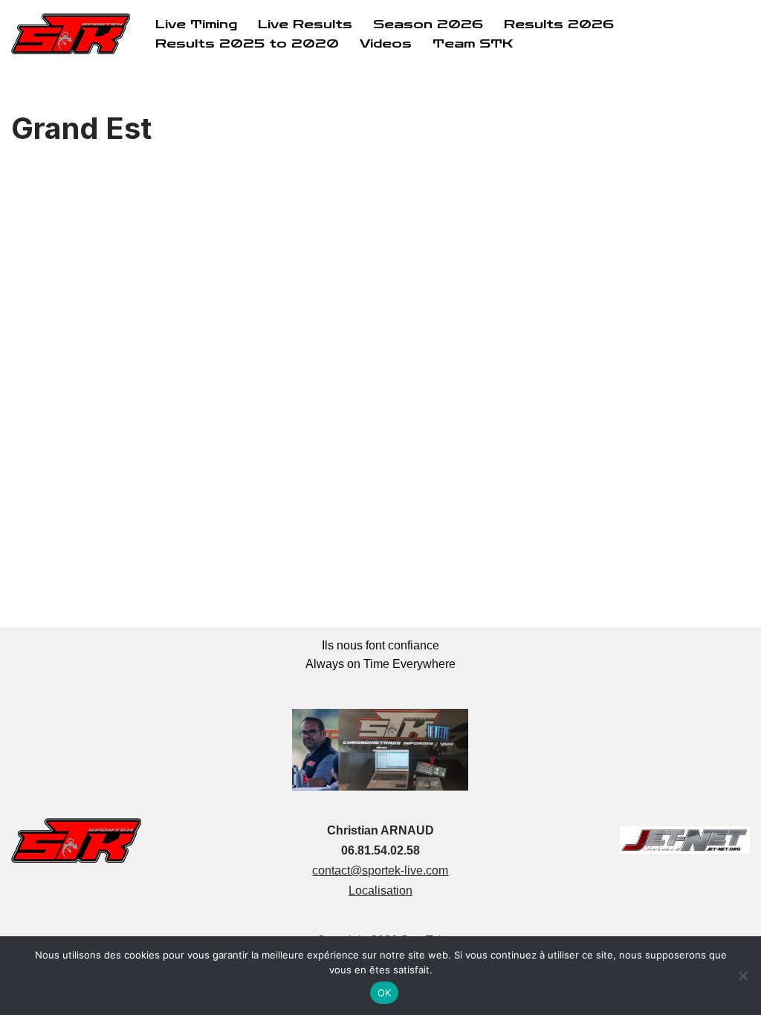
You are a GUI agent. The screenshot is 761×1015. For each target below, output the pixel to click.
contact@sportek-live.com (380, 870)
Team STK (473, 43)
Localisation (380, 890)
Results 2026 (559, 24)
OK (385, 993)
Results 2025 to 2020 (247, 43)
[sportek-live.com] (70, 33)
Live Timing (196, 24)
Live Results (305, 24)
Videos (386, 43)
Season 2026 (428, 24)
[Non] (742, 975)
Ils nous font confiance (380, 645)
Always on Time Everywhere (380, 664)
